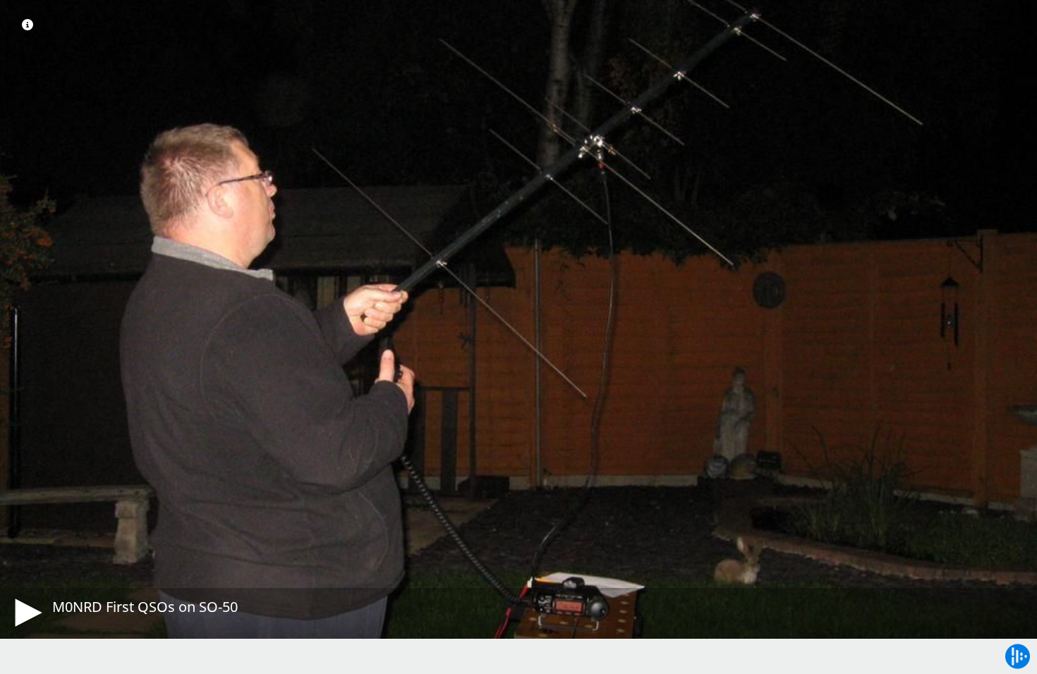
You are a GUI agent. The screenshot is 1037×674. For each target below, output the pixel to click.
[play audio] (26, 613)
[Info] (27, 24)
